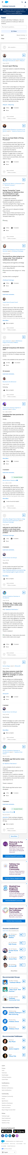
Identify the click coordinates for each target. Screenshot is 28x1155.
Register (18, 11)
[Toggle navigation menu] (25, 6)
